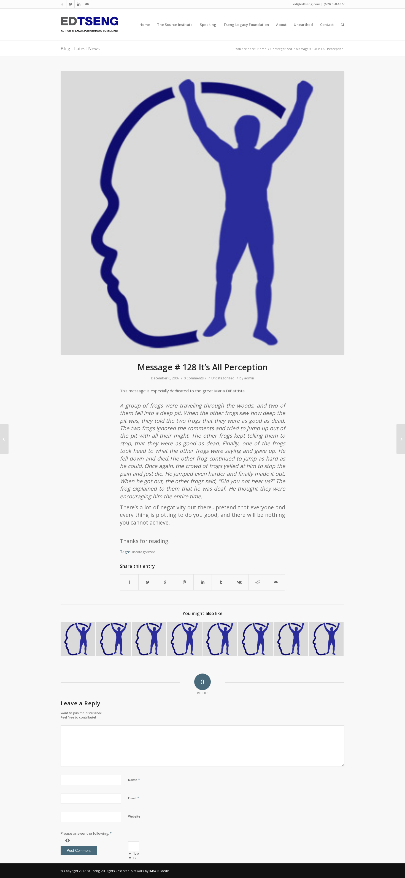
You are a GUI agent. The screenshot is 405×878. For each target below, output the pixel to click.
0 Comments (194, 378)
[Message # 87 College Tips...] (219, 639)
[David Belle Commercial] (291, 639)
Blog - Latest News (80, 49)
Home (261, 49)
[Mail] (87, 4)
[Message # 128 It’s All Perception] (202, 213)
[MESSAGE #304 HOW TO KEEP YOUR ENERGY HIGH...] (113, 639)
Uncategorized (281, 49)
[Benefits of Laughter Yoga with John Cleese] (400, 439)
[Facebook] (62, 4)
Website (134, 816)
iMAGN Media (159, 871)
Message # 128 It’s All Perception (202, 367)
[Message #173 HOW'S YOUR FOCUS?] (149, 639)
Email (133, 797)
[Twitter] (70, 4)
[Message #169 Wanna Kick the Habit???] (255, 639)
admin (249, 378)
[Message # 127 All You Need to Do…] (4, 439)
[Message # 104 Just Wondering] (78, 639)
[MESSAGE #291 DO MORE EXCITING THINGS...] (326, 639)
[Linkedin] (79, 4)
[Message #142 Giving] (184, 639)
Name (134, 779)
